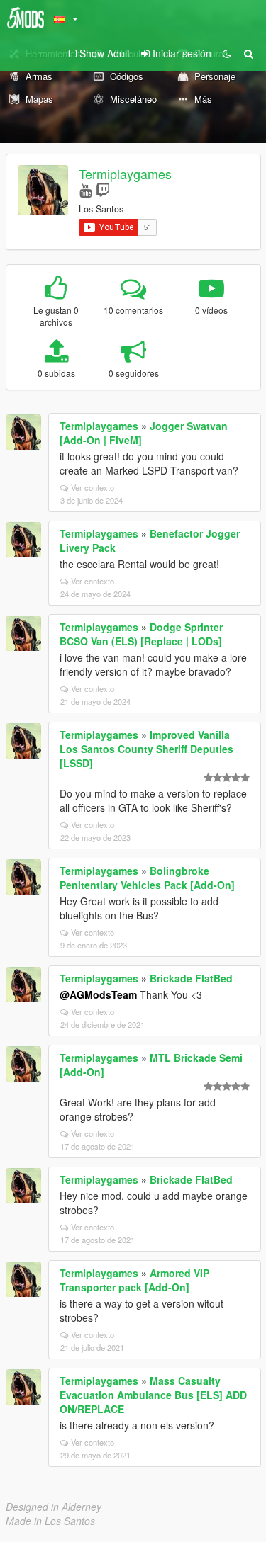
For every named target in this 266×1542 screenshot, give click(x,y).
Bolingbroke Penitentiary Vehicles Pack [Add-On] (147, 877)
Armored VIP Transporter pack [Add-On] (134, 1280)
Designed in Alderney (53, 1507)
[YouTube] (85, 189)
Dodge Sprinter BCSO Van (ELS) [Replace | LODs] (141, 634)
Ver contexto (92, 487)
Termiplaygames (125, 173)
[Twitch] (103, 189)
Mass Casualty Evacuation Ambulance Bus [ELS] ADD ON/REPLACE (153, 1394)
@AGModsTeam (98, 994)
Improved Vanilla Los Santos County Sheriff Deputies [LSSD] (146, 748)
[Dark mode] (227, 53)
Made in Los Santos (50, 1521)
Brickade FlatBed (191, 978)
